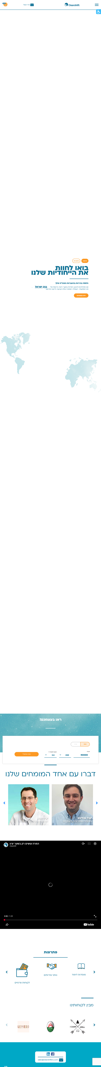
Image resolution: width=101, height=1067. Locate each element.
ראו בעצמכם (81, 295)
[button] (4, 803)
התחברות (76, 261)
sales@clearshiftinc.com (48, 1060)
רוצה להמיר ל (53, 752)
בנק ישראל (41, 286)
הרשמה (85, 261)
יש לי (88, 751)
